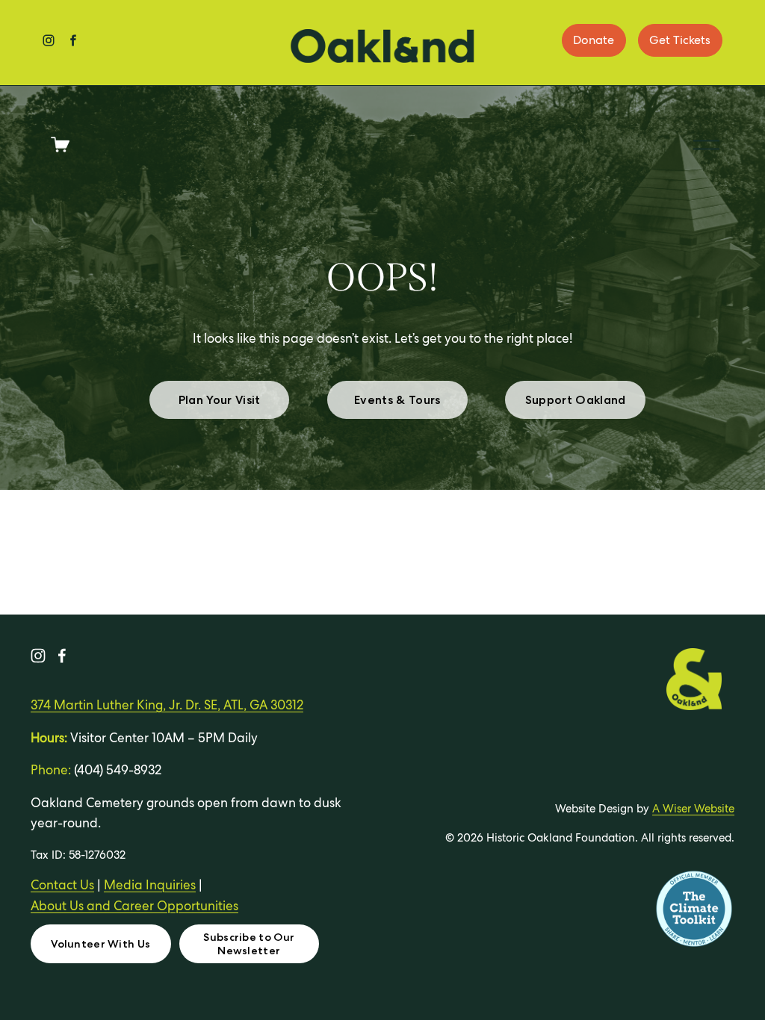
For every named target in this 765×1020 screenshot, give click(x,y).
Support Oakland (575, 400)
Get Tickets (679, 40)
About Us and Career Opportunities (134, 906)
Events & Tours (397, 400)
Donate (593, 40)
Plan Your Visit (220, 400)
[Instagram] (38, 655)
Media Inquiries (150, 885)
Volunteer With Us (100, 944)
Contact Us (62, 885)
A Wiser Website (693, 808)
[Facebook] (62, 655)
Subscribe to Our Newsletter (248, 943)
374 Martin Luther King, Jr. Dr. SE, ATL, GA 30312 (167, 705)
